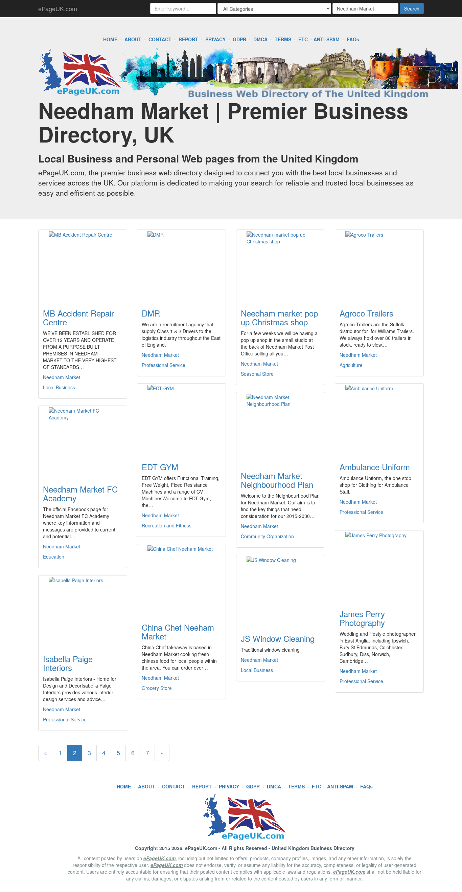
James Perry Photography (362, 618)
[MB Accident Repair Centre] (82, 265)
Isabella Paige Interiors (68, 663)
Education (53, 556)
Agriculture (351, 365)
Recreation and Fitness (166, 525)
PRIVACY (215, 39)
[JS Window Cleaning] (280, 590)
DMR (151, 313)
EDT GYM (160, 467)
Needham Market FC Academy (80, 493)
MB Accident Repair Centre (78, 317)
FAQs (353, 39)
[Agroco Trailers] (379, 265)
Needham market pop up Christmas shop (279, 317)
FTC (303, 39)
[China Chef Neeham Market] (181, 579)
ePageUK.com (57, 8)
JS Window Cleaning (278, 638)
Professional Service (163, 365)
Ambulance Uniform (375, 467)
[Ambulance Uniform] (379, 419)
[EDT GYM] (181, 419)
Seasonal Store (257, 373)
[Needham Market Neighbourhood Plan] (280, 427)
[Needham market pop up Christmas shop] (280, 265)
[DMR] (181, 265)
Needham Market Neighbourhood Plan (277, 480)
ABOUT (132, 39)
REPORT (188, 39)
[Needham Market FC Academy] (82, 441)
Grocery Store (157, 687)
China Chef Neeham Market (178, 631)
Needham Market (61, 377)
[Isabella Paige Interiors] (82, 611)
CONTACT (159, 39)
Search (411, 8)
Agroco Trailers (366, 313)
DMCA (260, 39)
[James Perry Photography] (379, 566)
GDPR (239, 39)
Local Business (59, 387)
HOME (110, 39)
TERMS (283, 39)
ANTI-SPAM (327, 39)
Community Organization (267, 536)
